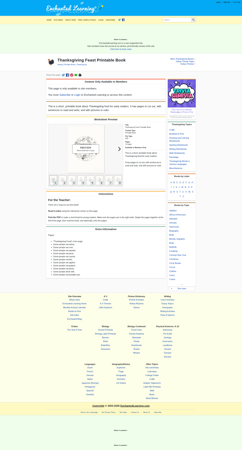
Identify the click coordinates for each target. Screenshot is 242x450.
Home (49, 20)
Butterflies (105, 345)
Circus (172, 267)
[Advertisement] (121, 32)
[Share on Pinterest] (71, 75)
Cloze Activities (167, 300)
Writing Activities (167, 311)
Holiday (60, 65)
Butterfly (173, 247)
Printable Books (70, 65)
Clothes (172, 271)
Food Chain (136, 330)
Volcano (167, 357)
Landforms (167, 345)
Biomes (105, 337)
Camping (173, 251)
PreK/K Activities (136, 300)
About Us (146, 412)
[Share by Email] (75, 75)
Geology (167, 337)
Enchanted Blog (74, 319)
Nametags (173, 157)
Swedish (90, 394)
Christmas (173, 259)
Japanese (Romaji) (90, 383)
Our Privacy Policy (108, 412)
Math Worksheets (177, 153)
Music (152, 394)
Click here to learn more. (121, 49)
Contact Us (135, 412)
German (90, 375)
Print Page (236, 2)
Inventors (121, 379)
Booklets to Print (176, 134)
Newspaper (167, 307)
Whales (136, 353)
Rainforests (136, 345)
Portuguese (90, 387)
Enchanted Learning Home (75, 304)
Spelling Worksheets (178, 145)
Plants (136, 341)
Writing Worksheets (178, 149)
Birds (171, 235)
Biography (173, 231)
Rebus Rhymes (136, 304)
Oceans (167, 349)
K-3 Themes (105, 304)
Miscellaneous (175, 168)
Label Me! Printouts (152, 387)
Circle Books (175, 263)
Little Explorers (105, 307)
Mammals (136, 337)
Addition (173, 211)
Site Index (58, 20)
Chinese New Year (177, 255)
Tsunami (167, 353)
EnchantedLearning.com (135, 405)
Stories (136, 307)
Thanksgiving (81, 65)
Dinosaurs (105, 349)
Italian (90, 379)
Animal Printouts (105, 330)
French (90, 371)
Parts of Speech (167, 315)
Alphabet (173, 219)
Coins (172, 275)
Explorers (121, 368)
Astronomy (174, 227)
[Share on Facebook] (67, 75)
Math (152, 391)
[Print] (80, 75)
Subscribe (110, 20)
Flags (121, 371)
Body (171, 243)
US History (121, 383)
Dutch (90, 368)
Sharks (136, 349)
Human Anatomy (136, 334)
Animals (173, 223)
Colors (172, 279)
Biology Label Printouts (105, 334)
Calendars (152, 371)
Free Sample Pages (87, 20)
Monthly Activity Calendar (74, 307)
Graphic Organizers (152, 383)
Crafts (172, 130)
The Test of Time (74, 330)
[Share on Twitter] (63, 75)
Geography (121, 375)
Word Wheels (152, 398)
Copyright (98, 405)
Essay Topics (167, 304)
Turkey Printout (187, 64)
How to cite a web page (89, 412)
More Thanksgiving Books (182, 59)
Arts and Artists (152, 368)
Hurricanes (167, 341)
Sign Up (226, 2)
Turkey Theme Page (185, 61)
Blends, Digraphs (177, 239)
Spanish (90, 391)
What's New (70, 20)
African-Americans (177, 215)
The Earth (167, 334)
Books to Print (74, 311)
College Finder (152, 375)
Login (218, 2)
